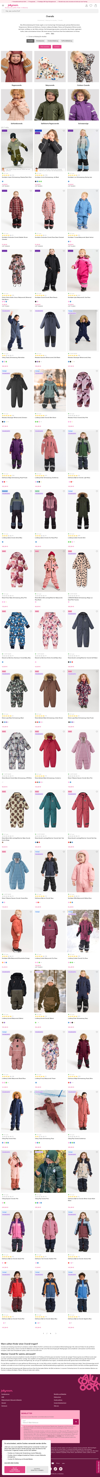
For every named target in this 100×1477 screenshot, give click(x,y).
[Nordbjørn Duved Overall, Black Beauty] (35, 301)
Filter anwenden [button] (45, 47)
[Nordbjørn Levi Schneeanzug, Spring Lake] (68, 181)
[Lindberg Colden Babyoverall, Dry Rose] (35, 962)
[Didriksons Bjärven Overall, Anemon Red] (71, 481)
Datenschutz (57, 1397)
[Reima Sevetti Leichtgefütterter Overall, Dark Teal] (70, 662)
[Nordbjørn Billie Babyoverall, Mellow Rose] (68, 902)
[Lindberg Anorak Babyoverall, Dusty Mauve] (4, 1022)
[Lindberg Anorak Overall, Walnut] (35, 1022)
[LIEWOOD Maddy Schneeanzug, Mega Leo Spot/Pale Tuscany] (68, 602)
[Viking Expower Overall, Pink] (2, 1202)
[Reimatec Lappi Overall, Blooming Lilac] (6, 722)
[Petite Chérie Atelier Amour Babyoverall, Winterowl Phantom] (6, 301)
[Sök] (3, 11)
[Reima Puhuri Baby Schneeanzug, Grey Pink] (70, 421)
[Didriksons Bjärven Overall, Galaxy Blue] (35, 1323)
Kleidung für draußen (51, 20)
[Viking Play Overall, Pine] (6, 1142)
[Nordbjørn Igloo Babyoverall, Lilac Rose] (68, 301)
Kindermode (41, 20)
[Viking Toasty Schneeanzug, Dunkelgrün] (6, 361)
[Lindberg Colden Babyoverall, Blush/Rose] (37, 962)
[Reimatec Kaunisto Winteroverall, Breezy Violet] (37, 361)
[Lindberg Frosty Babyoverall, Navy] (36, 1082)
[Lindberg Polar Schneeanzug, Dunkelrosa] (35, 481)
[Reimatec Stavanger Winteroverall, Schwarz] (70, 361)
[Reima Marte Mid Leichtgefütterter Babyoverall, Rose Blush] (35, 602)
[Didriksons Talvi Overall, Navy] (37, 1263)
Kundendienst (98, 1467)
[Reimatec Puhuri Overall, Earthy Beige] (72, 421)
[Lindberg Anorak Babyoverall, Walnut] (2, 1022)
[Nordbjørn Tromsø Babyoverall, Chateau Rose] (70, 241)
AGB (2, 1397)
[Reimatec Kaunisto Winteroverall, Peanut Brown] (39, 361)
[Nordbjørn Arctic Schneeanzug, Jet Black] (35, 181)
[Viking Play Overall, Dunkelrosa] (4, 1142)
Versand (3, 1403)
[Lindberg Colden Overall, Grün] (37, 421)
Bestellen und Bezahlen (60, 1394)
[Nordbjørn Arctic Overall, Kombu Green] (39, 181)
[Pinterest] (60, 1469)
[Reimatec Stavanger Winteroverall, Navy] (68, 361)
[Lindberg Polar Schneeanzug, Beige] (41, 481)
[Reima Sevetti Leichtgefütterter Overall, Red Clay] (72, 662)
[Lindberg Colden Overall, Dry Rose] (39, 421)
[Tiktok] (55, 1469)
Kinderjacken (40, 41)
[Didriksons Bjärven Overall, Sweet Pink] (69, 481)
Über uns (56, 1406)
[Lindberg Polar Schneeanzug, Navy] (37, 481)
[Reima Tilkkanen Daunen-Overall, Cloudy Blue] (70, 782)
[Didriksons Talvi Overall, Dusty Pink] (36, 1263)
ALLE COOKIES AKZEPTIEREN (15, 1469)
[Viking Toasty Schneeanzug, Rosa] (4, 361)
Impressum (4, 1406)
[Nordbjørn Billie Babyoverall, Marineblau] (72, 902)
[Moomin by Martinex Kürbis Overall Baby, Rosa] (35, 662)
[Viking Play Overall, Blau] (8, 1142)
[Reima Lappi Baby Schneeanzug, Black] (2, 722)
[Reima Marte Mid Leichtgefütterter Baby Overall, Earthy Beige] (2, 842)
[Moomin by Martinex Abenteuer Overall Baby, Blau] (2, 662)
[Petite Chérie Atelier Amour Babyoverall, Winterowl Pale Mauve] (2, 301)
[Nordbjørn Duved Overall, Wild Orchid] (37, 301)
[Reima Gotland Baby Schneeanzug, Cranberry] (37, 722)
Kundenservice (5, 1394)
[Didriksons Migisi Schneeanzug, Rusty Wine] (4, 481)
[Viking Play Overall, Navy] (2, 1142)
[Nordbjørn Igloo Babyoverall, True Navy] (70, 301)
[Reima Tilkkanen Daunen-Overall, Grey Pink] (68, 782)
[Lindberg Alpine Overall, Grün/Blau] (2, 542)
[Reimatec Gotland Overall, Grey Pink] (41, 722)
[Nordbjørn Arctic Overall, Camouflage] (41, 181)
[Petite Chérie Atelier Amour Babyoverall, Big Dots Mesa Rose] (4, 301)
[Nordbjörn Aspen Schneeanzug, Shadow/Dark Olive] (2, 181)
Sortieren (56, 47)
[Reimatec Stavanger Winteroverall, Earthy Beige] (72, 361)
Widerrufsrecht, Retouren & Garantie (11, 1400)
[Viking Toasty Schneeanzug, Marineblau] (2, 361)
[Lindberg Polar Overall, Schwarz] (39, 481)
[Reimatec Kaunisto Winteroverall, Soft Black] (35, 361)
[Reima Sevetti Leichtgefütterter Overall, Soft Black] (68, 662)
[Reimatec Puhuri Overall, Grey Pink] (68, 421)
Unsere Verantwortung (60, 1403)
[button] (3, 5)
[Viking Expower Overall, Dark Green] (4, 1202)
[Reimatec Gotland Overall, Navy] (39, 722)
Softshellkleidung (67, 41)
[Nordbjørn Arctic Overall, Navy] (37, 181)
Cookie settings (58, 1400)
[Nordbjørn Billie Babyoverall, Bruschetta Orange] (70, 902)
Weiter (56, 1333)
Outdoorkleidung (53, 41)
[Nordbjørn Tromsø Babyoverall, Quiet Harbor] (68, 241)
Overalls (60, 20)
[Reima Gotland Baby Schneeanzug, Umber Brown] (35, 722)
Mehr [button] (52, 33)
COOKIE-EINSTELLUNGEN (37, 1469)
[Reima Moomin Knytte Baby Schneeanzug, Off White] (2, 782)
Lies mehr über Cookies (11, 1463)
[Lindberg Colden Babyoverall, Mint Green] (39, 962)
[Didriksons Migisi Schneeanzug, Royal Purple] (2, 481)
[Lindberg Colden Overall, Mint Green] (35, 421)
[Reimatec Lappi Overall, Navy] (4, 722)
